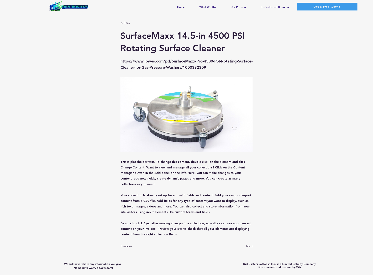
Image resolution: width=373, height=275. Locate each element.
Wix (298, 267)
